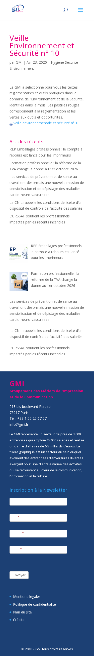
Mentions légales (27, 596)
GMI (19, 62)
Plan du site (22, 612)
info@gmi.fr (19, 424)
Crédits (18, 619)
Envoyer (19, 575)
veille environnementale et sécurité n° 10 (46, 123)
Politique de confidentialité (34, 604)
